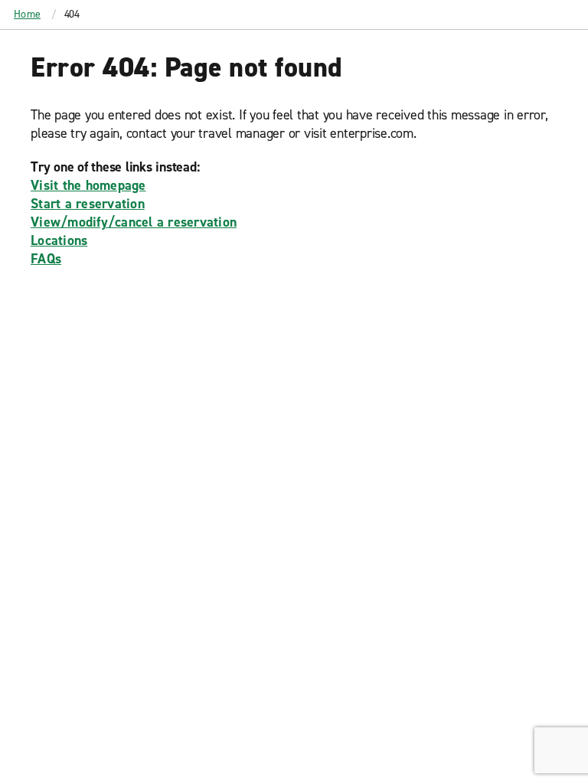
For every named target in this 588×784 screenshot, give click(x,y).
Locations (59, 240)
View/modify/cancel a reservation (134, 222)
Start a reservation (88, 203)
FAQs (46, 259)
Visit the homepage (88, 185)
